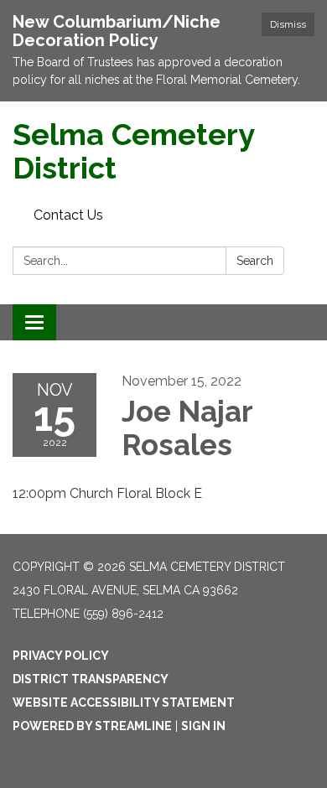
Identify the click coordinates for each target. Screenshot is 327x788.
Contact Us (68, 215)
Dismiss (288, 24)
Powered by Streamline (92, 726)
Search (254, 260)
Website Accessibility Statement (124, 702)
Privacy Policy (61, 655)
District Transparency (91, 679)
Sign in (203, 726)
